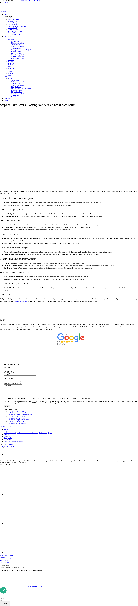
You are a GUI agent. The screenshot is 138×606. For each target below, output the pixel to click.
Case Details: (8, 385)
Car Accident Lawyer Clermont (17, 423)
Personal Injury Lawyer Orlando (13, 441)
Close (5, 603)
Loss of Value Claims (14, 34)
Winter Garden (12, 68)
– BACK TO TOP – (6, 426)
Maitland (10, 65)
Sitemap (6, 434)
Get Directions (4, 562)
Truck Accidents (12, 21)
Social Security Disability (15, 31)
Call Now (5, 2)
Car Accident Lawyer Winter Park (18, 413)
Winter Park (11, 63)
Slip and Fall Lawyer (17, 56)
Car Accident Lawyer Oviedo (16, 418)
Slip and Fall (11, 33)
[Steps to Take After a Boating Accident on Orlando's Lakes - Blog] (11, 9)
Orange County (12, 39)
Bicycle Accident (16, 53)
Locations (7, 38)
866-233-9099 (20, 1)
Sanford (10, 75)
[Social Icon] (5, 480)
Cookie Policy (8, 436)
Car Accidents (12, 18)
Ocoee (9, 66)
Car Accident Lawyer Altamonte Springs (20, 414)
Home (5, 14)
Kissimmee (11, 60)
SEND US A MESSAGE (32, 1)
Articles (6, 429)
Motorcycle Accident (17, 43)
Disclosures (7, 439)
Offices (6, 76)
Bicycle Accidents (13, 29)
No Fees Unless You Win (7, 446)
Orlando (10, 78)
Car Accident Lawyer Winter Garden (18, 420)
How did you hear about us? (12, 382)
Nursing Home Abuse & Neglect (17, 26)
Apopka (10, 71)
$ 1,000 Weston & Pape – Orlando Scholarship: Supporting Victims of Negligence (28, 433)
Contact (6, 100)
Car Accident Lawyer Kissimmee (17, 411)
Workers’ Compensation (15, 23)
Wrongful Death (12, 24)
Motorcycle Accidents (14, 19)
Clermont (10, 70)
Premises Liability (13, 28)
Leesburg (10, 73)
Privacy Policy (8, 438)
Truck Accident (15, 44)
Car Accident (15, 41)
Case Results (7, 98)
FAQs (5, 431)
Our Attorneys (8, 36)
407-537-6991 (9, 444)
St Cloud (10, 61)
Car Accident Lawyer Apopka (16, 416)
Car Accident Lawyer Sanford (16, 421)
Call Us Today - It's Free (35, 586)
